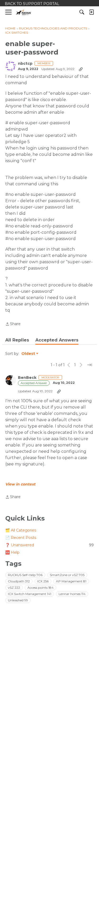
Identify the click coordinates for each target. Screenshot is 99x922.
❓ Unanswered (49, 545)
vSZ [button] (14, 587)
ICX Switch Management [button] (29, 594)
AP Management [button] (71, 581)
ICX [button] (43, 581)
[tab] (17, 340)
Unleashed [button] (18, 600)
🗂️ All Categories (20, 530)
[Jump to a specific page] (89, 365)
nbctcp (25, 63)
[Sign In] (91, 12)
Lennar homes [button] (72, 594)
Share (13, 324)
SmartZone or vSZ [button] (67, 575)
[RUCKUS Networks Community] (23, 12)
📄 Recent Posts (20, 537)
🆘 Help (12, 552)
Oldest (28, 353)
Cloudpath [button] (19, 581)
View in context (20, 484)
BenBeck (27, 377)
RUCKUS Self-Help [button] (25, 575)
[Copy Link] (81, 69)
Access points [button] (40, 587)
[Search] (82, 12)
